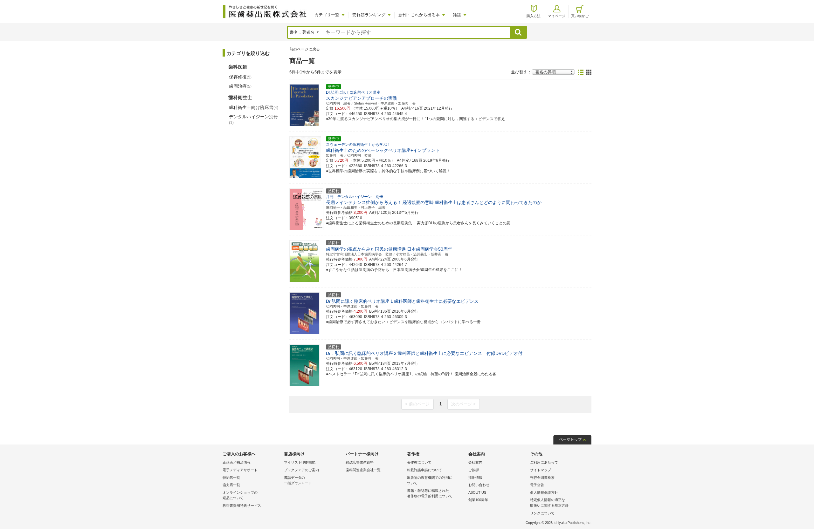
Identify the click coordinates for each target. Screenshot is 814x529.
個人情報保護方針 (544, 492)
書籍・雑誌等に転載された (429, 493)
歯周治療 (240, 86)
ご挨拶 (473, 470)
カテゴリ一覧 (326, 14)
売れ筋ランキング (368, 14)
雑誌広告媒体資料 (360, 462)
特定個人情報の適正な (549, 502)
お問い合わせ (478, 485)
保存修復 (240, 76)
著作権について (419, 462)
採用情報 (475, 477)
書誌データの (298, 480)
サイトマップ (540, 470)
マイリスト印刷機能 (299, 462)
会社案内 (475, 462)
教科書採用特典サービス (242, 505)
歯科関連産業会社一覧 (363, 470)
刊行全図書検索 (542, 477)
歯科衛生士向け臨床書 (253, 107)
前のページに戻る (304, 49)
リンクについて (542, 513)
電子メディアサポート (240, 470)
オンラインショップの (240, 495)
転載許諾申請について (424, 470)
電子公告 (537, 485)
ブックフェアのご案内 (301, 470)
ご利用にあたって (544, 462)
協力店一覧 (231, 485)
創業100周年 (478, 500)
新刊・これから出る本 (419, 14)
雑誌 (457, 14)
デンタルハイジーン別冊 (253, 119)
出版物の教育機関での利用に (429, 480)
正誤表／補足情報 (237, 462)
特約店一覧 (231, 477)
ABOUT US (477, 492)
